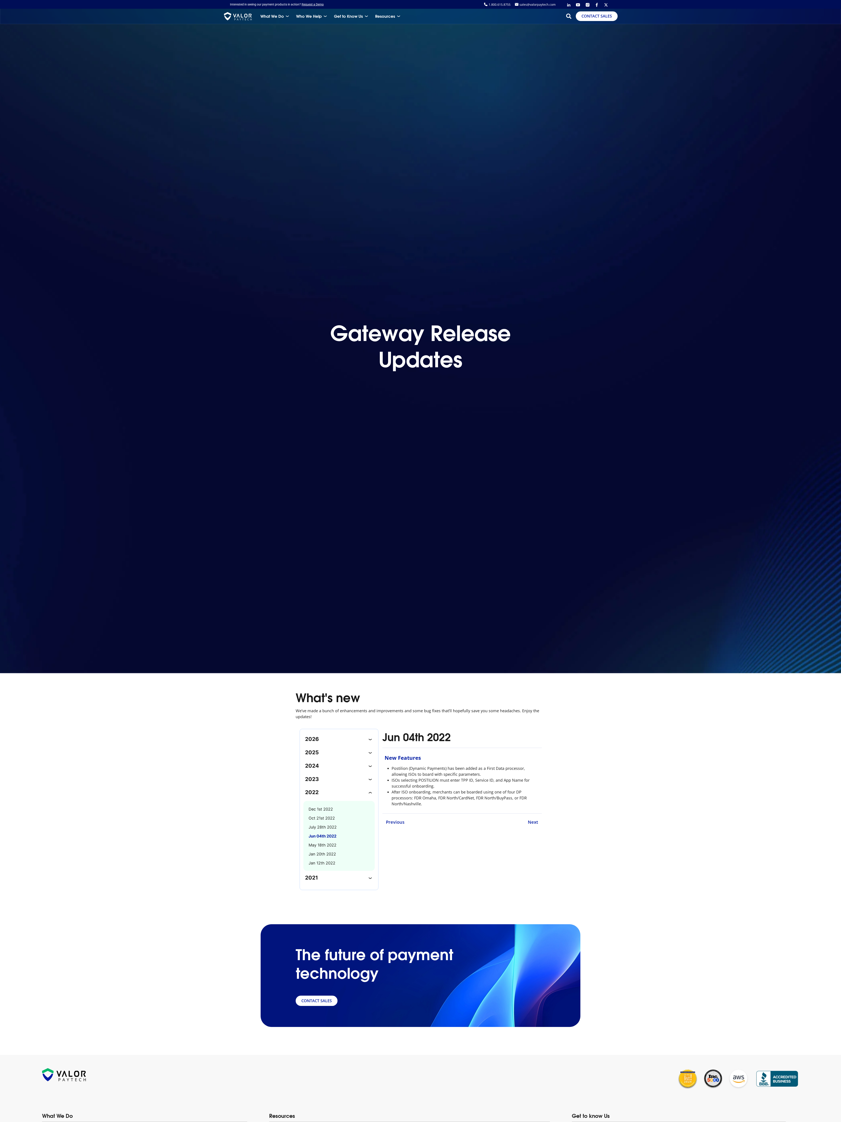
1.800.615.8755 (500, 4)
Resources (385, 16)
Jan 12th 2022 (322, 863)
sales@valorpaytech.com (537, 4)
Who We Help (309, 16)
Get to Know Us (348, 16)
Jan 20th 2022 (322, 854)
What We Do (272, 16)
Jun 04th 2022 (322, 836)
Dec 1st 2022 (321, 809)
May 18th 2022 (322, 845)
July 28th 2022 (323, 827)
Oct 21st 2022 (322, 818)
